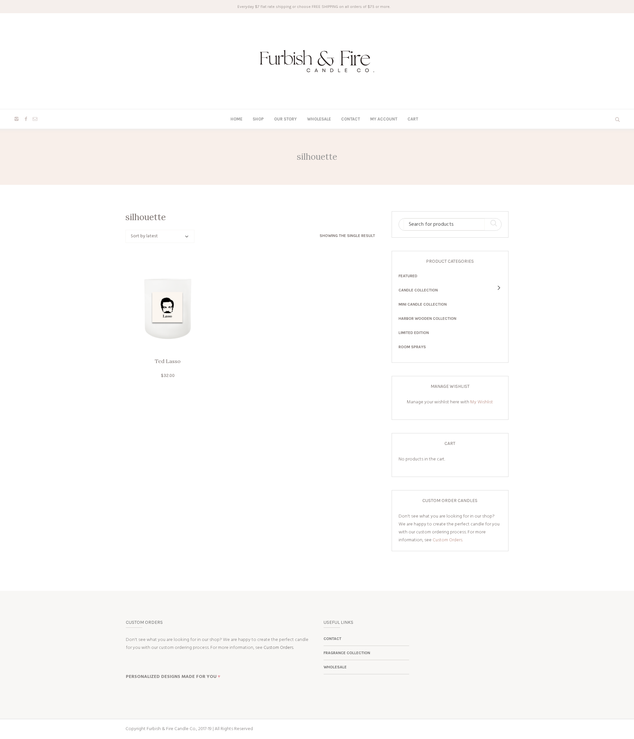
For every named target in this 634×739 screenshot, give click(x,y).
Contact (332, 638)
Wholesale (335, 667)
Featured (408, 276)
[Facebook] (25, 119)
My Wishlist (481, 402)
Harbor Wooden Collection (427, 318)
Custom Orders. (448, 540)
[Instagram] (16, 119)
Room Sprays (412, 347)
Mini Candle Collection (423, 304)
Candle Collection (418, 290)
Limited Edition (414, 332)
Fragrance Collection (347, 653)
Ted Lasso (168, 361)
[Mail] (35, 119)
